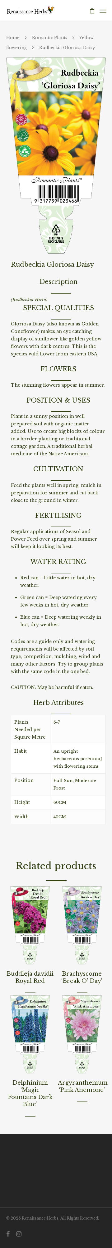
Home (13, 37)
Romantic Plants (49, 37)
